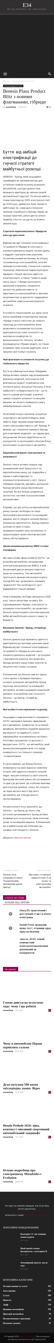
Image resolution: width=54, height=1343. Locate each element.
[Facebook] (6, 114)
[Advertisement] (27, 42)
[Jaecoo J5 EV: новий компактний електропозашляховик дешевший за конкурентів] (10, 942)
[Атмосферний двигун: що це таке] (10, 1266)
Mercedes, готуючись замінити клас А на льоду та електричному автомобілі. (40, 881)
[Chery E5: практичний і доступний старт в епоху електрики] (10, 914)
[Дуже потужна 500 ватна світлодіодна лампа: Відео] (27, 1069)
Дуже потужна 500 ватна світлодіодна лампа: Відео (21, 1086)
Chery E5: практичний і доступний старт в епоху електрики (35, 914)
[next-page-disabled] (10, 960)
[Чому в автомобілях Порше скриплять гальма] (27, 1028)
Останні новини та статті (23, 81)
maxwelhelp (11, 107)
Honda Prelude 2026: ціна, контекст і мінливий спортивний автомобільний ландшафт (26, 1129)
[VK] (13, 114)
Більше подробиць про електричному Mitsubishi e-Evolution (22, 1173)
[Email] (47, 114)
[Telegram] (34, 114)
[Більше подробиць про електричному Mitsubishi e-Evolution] (27, 1155)
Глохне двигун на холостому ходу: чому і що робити (23, 1004)
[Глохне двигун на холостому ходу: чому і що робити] (27, 987)
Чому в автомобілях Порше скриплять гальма (22, 1045)
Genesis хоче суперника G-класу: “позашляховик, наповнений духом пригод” (13, 881)
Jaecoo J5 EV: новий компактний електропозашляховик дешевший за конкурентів (34, 946)
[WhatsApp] (41, 114)
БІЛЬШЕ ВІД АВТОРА (17, 902)
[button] (5, 74)
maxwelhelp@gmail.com (37, 1215)
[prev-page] (5, 960)
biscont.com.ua (22, 837)
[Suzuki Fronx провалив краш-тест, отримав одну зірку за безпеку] (10, 928)
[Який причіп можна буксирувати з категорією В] (10, 1252)
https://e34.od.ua (27, 1336)
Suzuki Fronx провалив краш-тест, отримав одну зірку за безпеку (35, 928)
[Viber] (27, 114)
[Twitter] (20, 114)
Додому (6, 81)
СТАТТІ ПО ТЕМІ (14, 897)
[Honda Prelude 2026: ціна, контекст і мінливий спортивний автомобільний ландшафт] (27, 1110)
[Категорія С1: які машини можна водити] (10, 1238)
